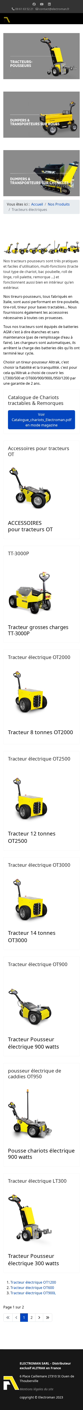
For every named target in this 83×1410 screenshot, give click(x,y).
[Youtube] (42, 4)
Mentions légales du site (36, 1389)
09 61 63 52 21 (24, 9)
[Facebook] (34, 4)
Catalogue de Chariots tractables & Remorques (36, 400)
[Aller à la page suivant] (39, 1317)
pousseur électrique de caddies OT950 (34, 1073)
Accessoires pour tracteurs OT (38, 451)
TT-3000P (18, 553)
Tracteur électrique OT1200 (33, 1282)
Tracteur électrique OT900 (38, 964)
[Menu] (77, 19)
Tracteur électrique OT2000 (39, 657)
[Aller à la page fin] (47, 1317)
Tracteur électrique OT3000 (39, 864)
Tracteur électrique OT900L (33, 1292)
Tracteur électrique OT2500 (39, 758)
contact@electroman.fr (54, 9)
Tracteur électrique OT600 (32, 1287)
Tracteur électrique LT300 (37, 1180)
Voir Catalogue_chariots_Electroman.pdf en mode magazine (41, 420)
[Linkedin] (49, 4)
